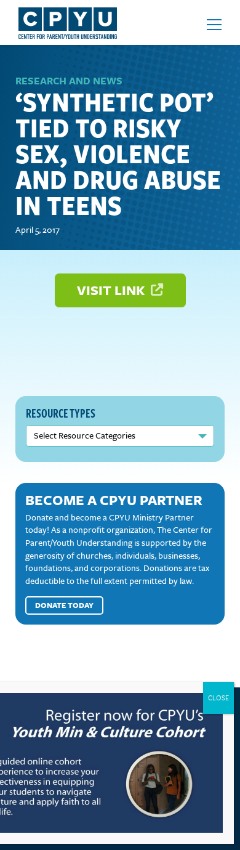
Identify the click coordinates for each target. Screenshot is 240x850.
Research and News (68, 80)
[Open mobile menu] (214, 24)
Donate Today (64, 604)
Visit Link (112, 289)
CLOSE (218, 697)
